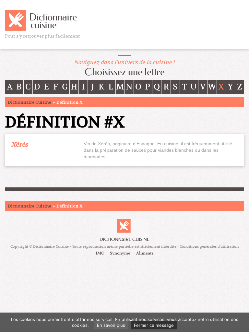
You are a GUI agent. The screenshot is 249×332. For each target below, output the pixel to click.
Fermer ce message (154, 325)
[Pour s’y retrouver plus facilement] (42, 20)
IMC (100, 253)
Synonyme (120, 253)
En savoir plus (111, 325)
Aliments (145, 253)
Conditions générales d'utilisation (209, 246)
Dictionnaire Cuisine (29, 102)
